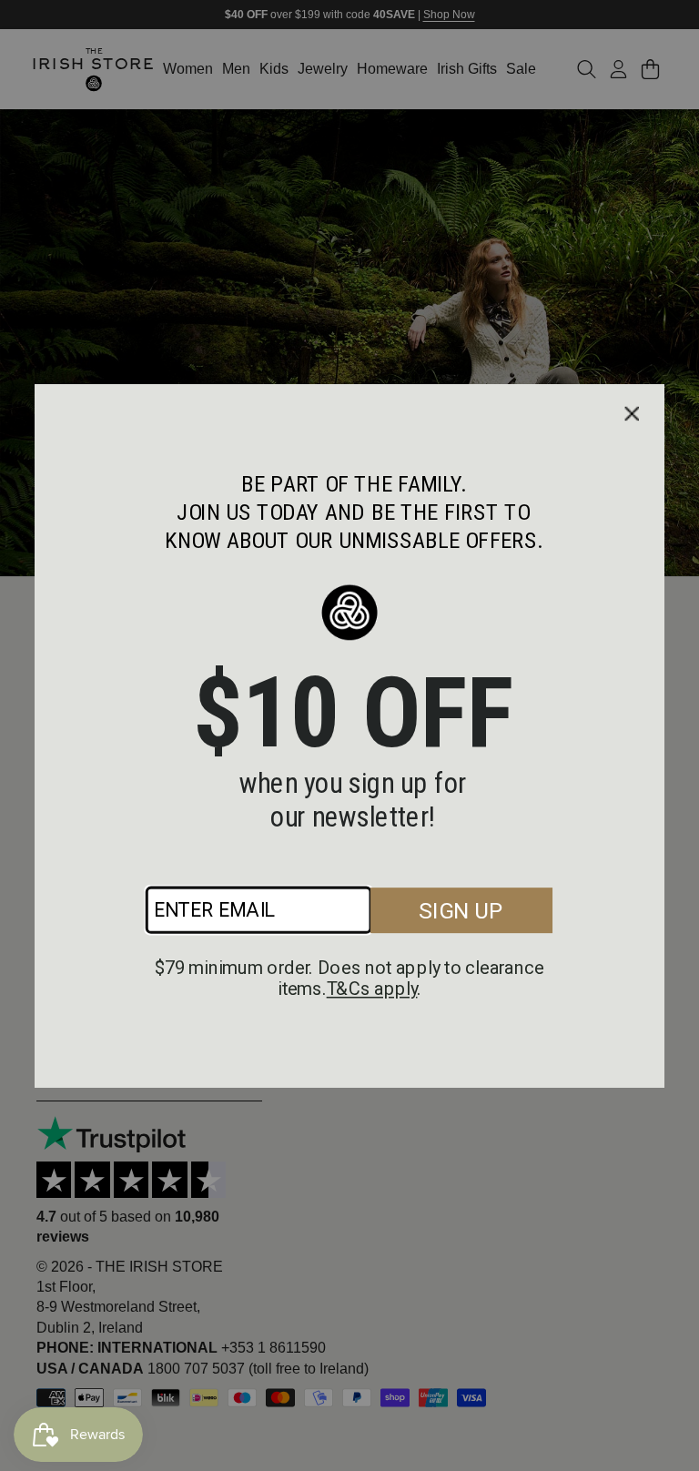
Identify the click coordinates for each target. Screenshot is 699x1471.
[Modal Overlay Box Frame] (349, 736)
